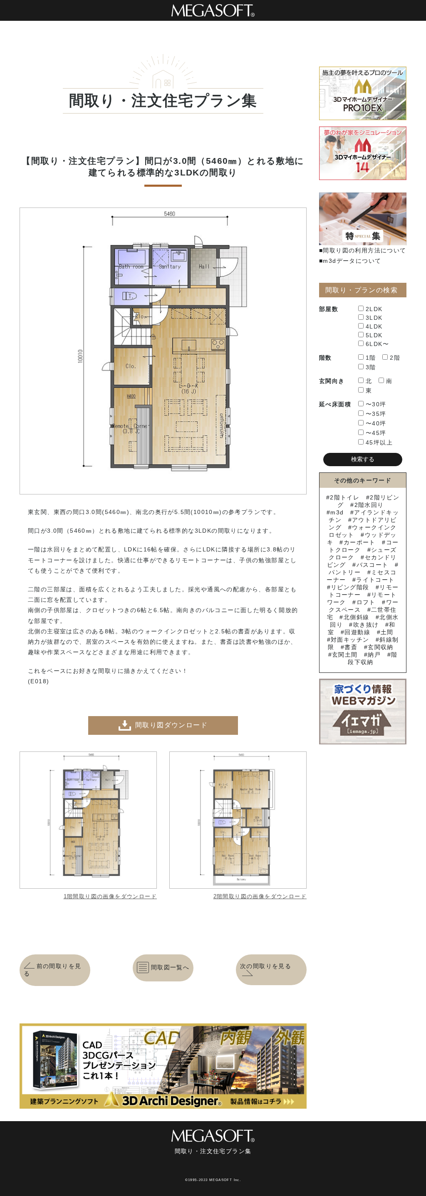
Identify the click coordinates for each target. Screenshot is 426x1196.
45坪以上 (379, 442)
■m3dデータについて (350, 260)
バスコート (372, 564)
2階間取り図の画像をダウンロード (260, 896)
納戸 (374, 654)
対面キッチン (350, 639)
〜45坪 (376, 433)
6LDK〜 (377, 344)
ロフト (366, 602)
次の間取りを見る (265, 966)
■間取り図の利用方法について (362, 250)
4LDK (374, 326)
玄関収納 (381, 647)
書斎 (350, 647)
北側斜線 (356, 617)
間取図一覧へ (170, 967)
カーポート (359, 542)
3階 (371, 367)
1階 (371, 357)
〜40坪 (376, 423)
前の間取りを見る (52, 970)
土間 (387, 632)
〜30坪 (376, 404)
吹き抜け (366, 624)
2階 (395, 357)
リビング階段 (350, 587)
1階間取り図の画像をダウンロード (110, 896)
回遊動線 (357, 632)
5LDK (374, 335)
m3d (337, 512)
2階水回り (369, 505)
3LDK (374, 317)
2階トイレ (344, 497)
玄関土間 (345, 654)
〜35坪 (376, 413)
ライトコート (375, 579)
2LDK (374, 309)
